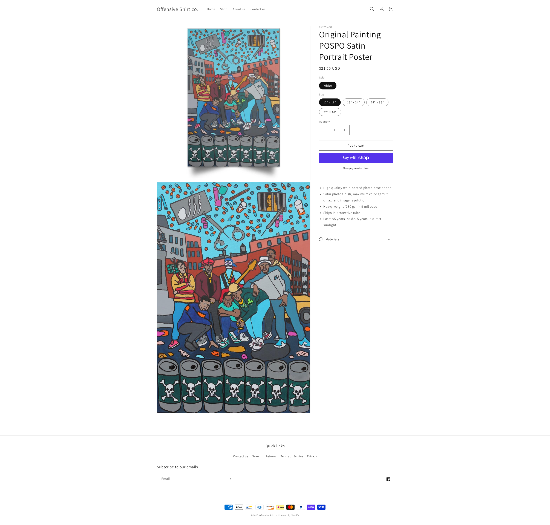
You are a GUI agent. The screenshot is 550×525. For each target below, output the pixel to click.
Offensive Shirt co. (268, 515)
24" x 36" (377, 102)
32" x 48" (330, 112)
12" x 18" (330, 102)
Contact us (240, 456)
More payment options (356, 168)
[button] (372, 9)
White (328, 86)
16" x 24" (353, 102)
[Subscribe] (229, 479)
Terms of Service (292, 456)
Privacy (312, 456)
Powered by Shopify (288, 515)
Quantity (324, 121)
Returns (271, 456)
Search (257, 456)
